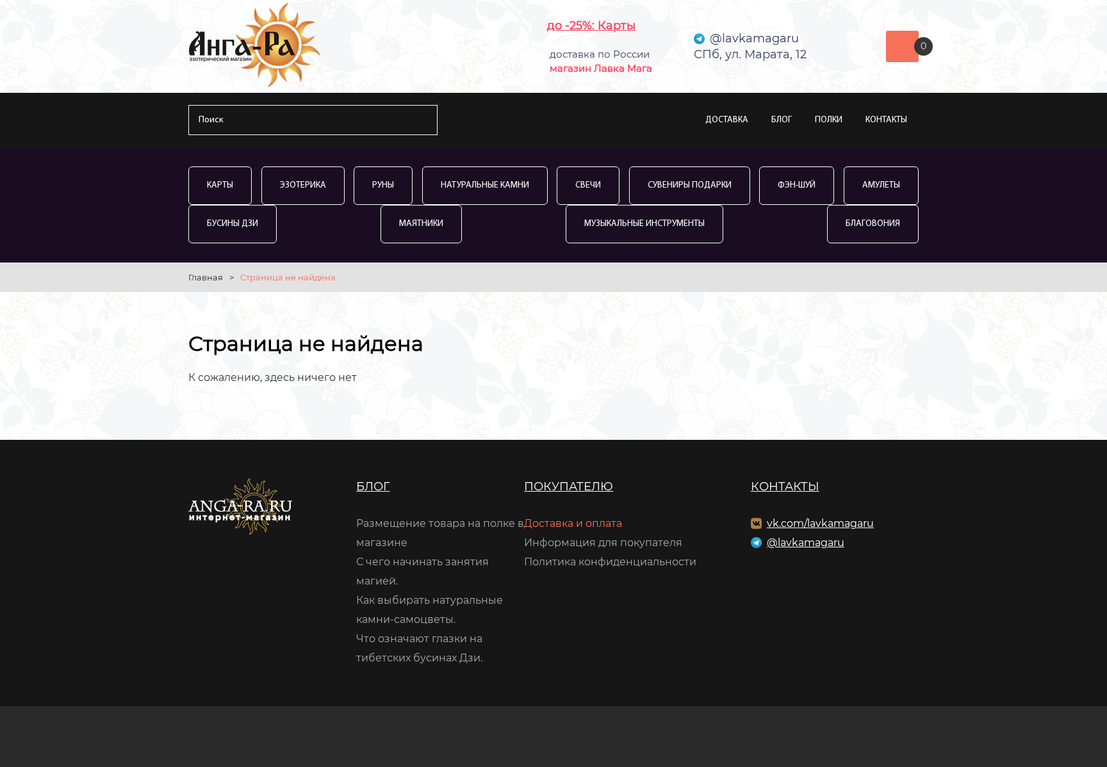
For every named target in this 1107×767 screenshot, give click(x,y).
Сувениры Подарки (690, 185)
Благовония (873, 224)
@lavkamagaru (805, 543)
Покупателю (568, 487)
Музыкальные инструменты (644, 224)
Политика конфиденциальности (610, 562)
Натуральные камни (485, 185)
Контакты (886, 120)
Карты (220, 185)
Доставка (726, 120)
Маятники (421, 224)
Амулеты (881, 185)
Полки (828, 120)
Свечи (588, 185)
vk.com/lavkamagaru (820, 523)
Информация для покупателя (603, 543)
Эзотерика (303, 185)
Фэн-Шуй (797, 185)
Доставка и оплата (573, 523)
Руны (383, 185)
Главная (205, 277)
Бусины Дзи (232, 224)
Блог (781, 120)
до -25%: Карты (591, 26)
